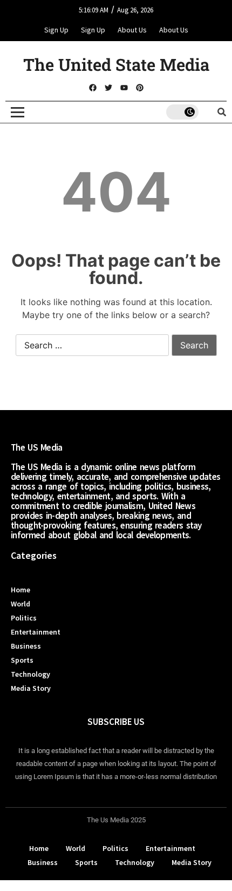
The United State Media (116, 64)
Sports (22, 660)
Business (26, 646)
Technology (30, 674)
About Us (132, 30)
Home (20, 590)
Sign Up (56, 30)
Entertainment (35, 632)
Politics (24, 618)
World (20, 604)
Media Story (31, 688)
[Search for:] (92, 345)
